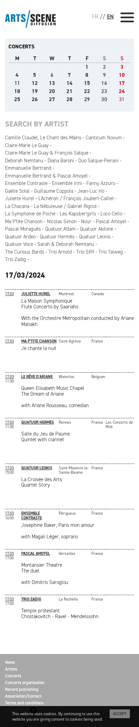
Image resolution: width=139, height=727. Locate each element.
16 (104, 83)
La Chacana (17, 206)
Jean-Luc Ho (91, 191)
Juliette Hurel (19, 198)
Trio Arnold (60, 252)
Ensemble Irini (67, 183)
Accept (120, 714)
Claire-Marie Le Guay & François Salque (46, 152)
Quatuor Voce (19, 244)
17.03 (9, 294)
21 (69, 91)
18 (17, 91)
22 (87, 91)
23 (104, 91)
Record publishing (21, 689)
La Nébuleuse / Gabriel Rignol (65, 206)
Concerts (13, 676)
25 (17, 99)
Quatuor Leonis (95, 236)
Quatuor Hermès (57, 236)
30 (104, 99)
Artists (11, 669)
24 (122, 91)
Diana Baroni (61, 160)
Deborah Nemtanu (24, 160)
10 (122, 74)
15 (87, 83)
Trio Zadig (15, 259)
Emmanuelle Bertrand (28, 168)
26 (35, 99)
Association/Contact (23, 696)
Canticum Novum (104, 137)
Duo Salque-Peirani (98, 160)
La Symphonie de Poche (30, 213)
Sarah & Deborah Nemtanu (65, 244)
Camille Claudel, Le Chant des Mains (43, 137)
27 (52, 99)
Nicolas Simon (62, 221)
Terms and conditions (24, 703)
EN (110, 16)
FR (95, 16)
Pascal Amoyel (111, 221)
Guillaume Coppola (53, 191)
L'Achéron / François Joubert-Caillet (76, 198)
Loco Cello (111, 213)
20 (52, 91)
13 (52, 83)
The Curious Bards (24, 252)
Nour (86, 221)
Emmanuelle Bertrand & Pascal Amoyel (46, 175)
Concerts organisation (25, 682)
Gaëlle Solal (17, 191)
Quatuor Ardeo (20, 236)
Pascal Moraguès (23, 229)
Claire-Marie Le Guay (27, 145)
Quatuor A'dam (60, 229)
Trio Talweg (111, 252)
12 (35, 83)
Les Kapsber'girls (78, 213)
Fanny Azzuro (100, 183)
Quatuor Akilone (96, 229)
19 (35, 91)
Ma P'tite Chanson (24, 221)
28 (69, 99)
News (10, 662)
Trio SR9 (85, 252)
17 (122, 83)
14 (69, 83)
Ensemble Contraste (26, 183)
